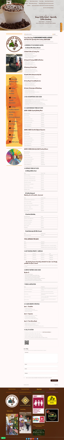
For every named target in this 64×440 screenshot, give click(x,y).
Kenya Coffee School (28, 37)
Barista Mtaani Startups (33, 3)
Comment (27, 352)
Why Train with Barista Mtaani (48, 7)
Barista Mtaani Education (49, 1)
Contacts (28, 5)
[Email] (37, 439)
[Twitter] (29, 439)
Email (26, 368)
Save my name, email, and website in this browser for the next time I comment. (39, 377)
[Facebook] (27, 439)
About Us (26, 1)
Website (26, 373)
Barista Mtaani (10, 5)
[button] (3, 438)
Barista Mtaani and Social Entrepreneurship (46, 3)
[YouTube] (33, 439)
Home (22, 1)
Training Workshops (24, 3)
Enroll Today (41, 1)
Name (26, 364)
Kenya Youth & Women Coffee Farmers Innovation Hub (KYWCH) (42, 5)
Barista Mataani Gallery (34, 1)
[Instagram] (31, 439)
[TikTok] (35, 439)
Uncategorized (49, 21)
